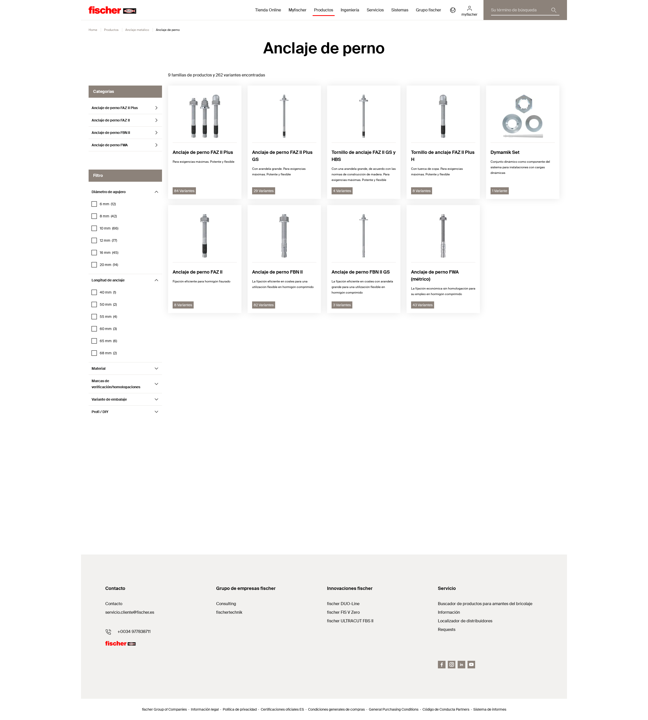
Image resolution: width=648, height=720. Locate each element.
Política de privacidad (240, 709)
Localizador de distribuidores (465, 621)
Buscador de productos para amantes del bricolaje (485, 603)
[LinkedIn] (461, 664)
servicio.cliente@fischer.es (129, 612)
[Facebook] (442, 664)
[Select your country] (452, 10)
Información (449, 612)
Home (93, 30)
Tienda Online (268, 10)
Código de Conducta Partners (445, 709)
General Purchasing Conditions (393, 709)
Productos (111, 30)
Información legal (205, 709)
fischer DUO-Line (343, 603)
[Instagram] (451, 664)
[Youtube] (471, 664)
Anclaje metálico (137, 30)
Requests (446, 629)
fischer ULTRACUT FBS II (350, 621)
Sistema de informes (489, 709)
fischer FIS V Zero (343, 612)
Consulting (226, 603)
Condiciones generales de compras (336, 709)
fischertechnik (229, 612)
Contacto (113, 603)
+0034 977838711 (134, 631)
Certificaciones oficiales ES (282, 709)
